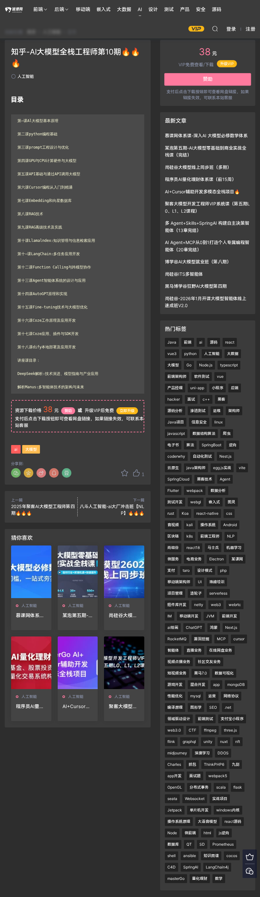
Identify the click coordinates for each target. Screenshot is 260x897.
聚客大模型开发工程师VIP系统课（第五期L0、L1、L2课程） (123, 706)
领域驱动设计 (178, 718)
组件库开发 (176, 604)
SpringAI (190, 867)
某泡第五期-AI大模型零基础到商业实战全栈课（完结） (77, 615)
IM (169, 616)
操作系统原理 (178, 821)
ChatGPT (194, 627)
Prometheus (223, 844)
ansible (189, 855)
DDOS (223, 753)
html (207, 832)
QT (189, 844)
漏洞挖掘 (201, 638)
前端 (38, 9)
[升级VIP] (250, 856)
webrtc (235, 604)
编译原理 (175, 707)
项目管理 (175, 593)
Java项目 (175, 422)
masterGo (176, 878)
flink (171, 741)
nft (237, 741)
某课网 (237, 559)
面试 (191, 399)
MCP (221, 638)
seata (172, 798)
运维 (217, 410)
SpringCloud (178, 479)
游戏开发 (175, 684)
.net (227, 707)
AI (140, 9)
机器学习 (234, 547)
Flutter (173, 490)
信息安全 (199, 422)
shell (171, 855)
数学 (219, 878)
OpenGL (174, 787)
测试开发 (175, 502)
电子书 (173, 444)
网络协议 (231, 696)
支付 (171, 570)
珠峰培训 (216, 581)
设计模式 (204, 570)
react (229, 342)
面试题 (195, 775)
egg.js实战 (222, 467)
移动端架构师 (178, 581)
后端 (59, 9)
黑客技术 (204, 479)
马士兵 (213, 547)
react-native (207, 513)
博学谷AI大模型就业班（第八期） (198, 261)
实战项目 (219, 798)
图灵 (231, 502)
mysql (195, 696)
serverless (218, 593)
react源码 (232, 821)
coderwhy (176, 456)
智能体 (173, 650)
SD (202, 844)
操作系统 (208, 524)
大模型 (31, 449)
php (223, 570)
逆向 (233, 444)
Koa (185, 513)
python (190, 353)
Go (189, 365)
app (216, 684)
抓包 (192, 764)
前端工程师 (209, 536)
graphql (189, 741)
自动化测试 (202, 456)
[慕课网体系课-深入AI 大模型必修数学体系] (31, 571)
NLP (231, 536)
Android (230, 524)
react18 (193, 547)
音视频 (173, 524)
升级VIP (227, 60)
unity (208, 741)
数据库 (173, 844)
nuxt (224, 741)
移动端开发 (188, 616)
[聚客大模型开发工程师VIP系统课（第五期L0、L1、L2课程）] (124, 662)
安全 (200, 9)
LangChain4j (217, 867)
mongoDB (236, 684)
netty (198, 604)
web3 (216, 604)
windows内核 (228, 810)
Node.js (205, 365)
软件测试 (201, 376)
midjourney (177, 753)
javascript (176, 433)
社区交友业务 (209, 661)
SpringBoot (211, 444)
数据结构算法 (203, 433)
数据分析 (218, 490)
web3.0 (174, 730)
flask (237, 787)
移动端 (83, 9)
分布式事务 (199, 787)
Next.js (231, 627)
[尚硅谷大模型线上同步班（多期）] (124, 571)
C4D (171, 867)
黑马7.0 (200, 673)
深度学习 (202, 753)
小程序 (217, 387)
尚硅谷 (173, 547)
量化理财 (199, 878)
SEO (213, 707)
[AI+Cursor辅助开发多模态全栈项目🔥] (78, 662)
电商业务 (194, 559)
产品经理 (175, 387)
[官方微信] (250, 871)
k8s (189, 536)
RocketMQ (176, 638)
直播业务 (194, 650)
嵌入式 (103, 9)
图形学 (196, 707)
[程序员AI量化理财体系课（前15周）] (31, 662)
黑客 (221, 399)
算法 (190, 444)
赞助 (68, 410)
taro (186, 570)
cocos (231, 855)
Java (171, 342)
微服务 (173, 559)
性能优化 (175, 696)
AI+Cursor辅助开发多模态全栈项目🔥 (76, 706)
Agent (225, 479)
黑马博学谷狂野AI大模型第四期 (196, 286)
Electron (216, 559)
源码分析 (175, 410)
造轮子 (196, 593)
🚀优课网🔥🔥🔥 (14, 9)
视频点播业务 (178, 661)
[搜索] (215, 28)
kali (189, 524)
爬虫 (227, 433)
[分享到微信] (16, 473)
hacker (173, 399)
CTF (192, 730)
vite (242, 467)
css (229, 513)
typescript (229, 365)
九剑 (235, 764)
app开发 (174, 775)
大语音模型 (207, 821)
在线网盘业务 (220, 650)
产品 (185, 9)
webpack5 (217, 775)
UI (200, 581)
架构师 (234, 410)
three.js (230, 730)
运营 (212, 696)
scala (221, 787)
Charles (174, 764)
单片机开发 (199, 810)
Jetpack (174, 810)
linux (218, 422)
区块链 (173, 536)
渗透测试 (197, 410)
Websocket (195, 798)
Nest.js (225, 456)
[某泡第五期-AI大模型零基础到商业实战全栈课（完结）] (78, 571)
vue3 (172, 353)
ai (15, 449)
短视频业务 (176, 673)
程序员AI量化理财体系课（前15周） (30, 706)
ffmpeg (210, 730)
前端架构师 (176, 376)
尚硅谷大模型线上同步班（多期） (123, 615)
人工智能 (25, 76)
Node (172, 832)
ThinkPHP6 (214, 764)
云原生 (173, 467)
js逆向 (224, 832)
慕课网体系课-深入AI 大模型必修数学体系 (30, 615)
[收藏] (124, 473)
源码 (216, 9)
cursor (238, 638)
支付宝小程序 (232, 718)
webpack (194, 490)
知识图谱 (211, 855)
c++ (206, 399)
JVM (210, 616)
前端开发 (229, 616)
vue (220, 376)
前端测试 (205, 718)
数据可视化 (224, 673)
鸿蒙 (214, 627)
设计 (153, 9)
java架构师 (195, 467)
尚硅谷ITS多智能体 (184, 274)
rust (170, 513)
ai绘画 (172, 627)
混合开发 (197, 684)
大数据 (124, 9)
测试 (169, 9)
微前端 (190, 832)
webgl (195, 502)
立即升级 (127, 410)
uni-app (197, 387)
